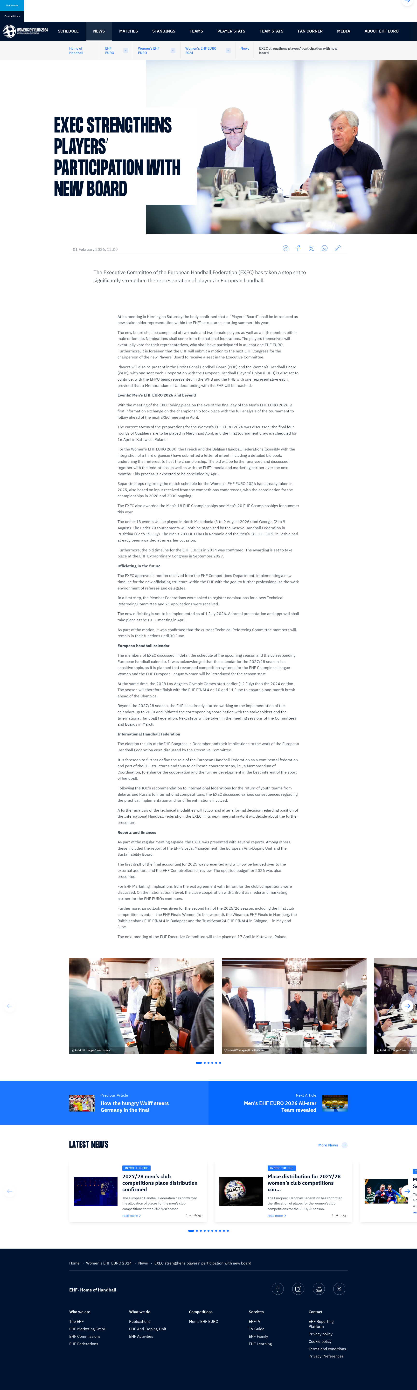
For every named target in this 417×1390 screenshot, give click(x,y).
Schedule (68, 31)
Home (75, 1263)
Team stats (271, 31)
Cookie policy (320, 1341)
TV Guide (256, 1328)
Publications (140, 1321)
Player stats (231, 31)
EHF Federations (83, 1343)
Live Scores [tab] (12, 5)
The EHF (76, 1321)
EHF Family (258, 1336)
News (99, 31)
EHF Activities (141, 1336)
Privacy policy (321, 1333)
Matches (128, 31)
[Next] (407, 1006)
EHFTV (254, 1321)
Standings (163, 31)
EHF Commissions (85, 1336)
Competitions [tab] (12, 16)
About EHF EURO (382, 31)
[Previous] (10, 1006)
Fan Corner (310, 31)
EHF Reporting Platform (321, 1324)
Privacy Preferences (326, 1356)
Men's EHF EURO (203, 1321)
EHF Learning (260, 1343)
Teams (196, 31)
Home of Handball (76, 50)
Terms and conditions (327, 1348)
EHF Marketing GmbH (87, 1328)
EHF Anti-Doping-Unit (147, 1328)
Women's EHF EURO (149, 50)
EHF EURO (109, 50)
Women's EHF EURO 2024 (200, 50)
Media (343, 31)
